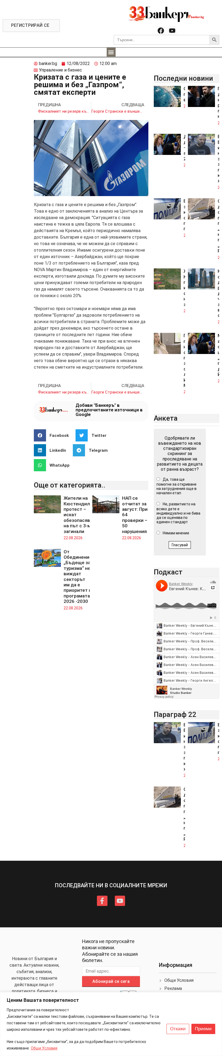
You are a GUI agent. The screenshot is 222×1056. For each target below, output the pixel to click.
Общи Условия (44, 1048)
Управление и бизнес (60, 70)
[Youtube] (172, 30)
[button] (111, 52)
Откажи (178, 1028)
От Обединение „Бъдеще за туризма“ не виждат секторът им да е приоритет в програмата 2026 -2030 (78, 576)
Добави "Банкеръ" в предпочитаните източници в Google (109, 409)
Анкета (166, 418)
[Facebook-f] (102, 901)
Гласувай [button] (180, 545)
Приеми (203, 1028)
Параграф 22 (175, 714)
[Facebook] (160, 30)
